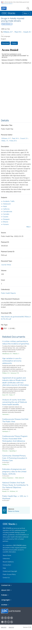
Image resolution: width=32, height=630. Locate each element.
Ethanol (5, 222)
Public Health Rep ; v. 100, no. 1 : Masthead (15, 497)
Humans (6, 224)
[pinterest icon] (5, 622)
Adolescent (7, 204)
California (6, 209)
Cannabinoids (7, 212)
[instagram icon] (8, 617)
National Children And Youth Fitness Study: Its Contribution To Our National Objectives (15, 485)
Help (4, 568)
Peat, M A (18, 32)
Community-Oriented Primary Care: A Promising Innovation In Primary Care (14, 458)
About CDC (5, 590)
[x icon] (5, 617)
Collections (6, 559)
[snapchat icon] (8, 622)
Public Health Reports (8, 293)
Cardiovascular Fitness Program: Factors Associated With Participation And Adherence (15, 438)
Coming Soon (7, 565)
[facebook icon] (2, 617)
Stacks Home (7, 555)
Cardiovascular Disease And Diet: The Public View (15, 420)
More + (28, 227)
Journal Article (6, 265)
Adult (5, 206)
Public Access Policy (9, 574)
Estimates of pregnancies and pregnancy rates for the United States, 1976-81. (14, 471)
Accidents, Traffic (9, 201)
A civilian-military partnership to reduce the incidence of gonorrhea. (15, 342)
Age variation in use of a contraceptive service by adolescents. (11, 360)
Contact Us (6, 578)
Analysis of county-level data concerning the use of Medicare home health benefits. (14, 402)
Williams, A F (8, 32)
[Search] (28, 8)
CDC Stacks (9, 524)
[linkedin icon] (11, 617)
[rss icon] (11, 622)
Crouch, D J (27, 32)
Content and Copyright (10, 571)
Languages (5, 600)
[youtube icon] (2, 622)
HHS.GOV (3, 627)
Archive (4, 605)
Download (5, 43)
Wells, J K (4, 141)
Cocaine (5, 217)
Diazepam (6, 219)
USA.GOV (11, 627)
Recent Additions (8, 562)
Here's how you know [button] (6, 3)
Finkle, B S (13, 141)
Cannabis (6, 214)
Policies (4, 595)
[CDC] (4, 8)
